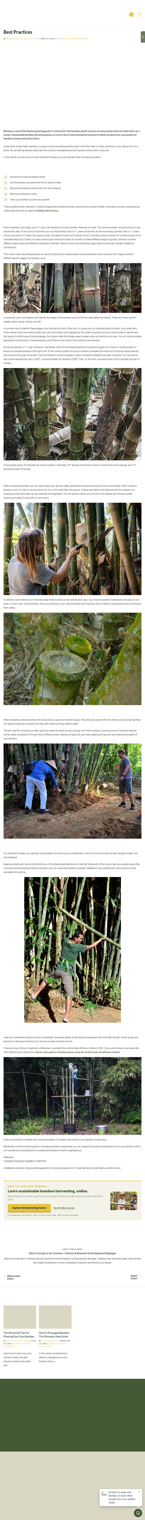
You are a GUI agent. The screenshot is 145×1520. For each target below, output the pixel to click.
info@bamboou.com (109, 1458)
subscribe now (17, 1429)
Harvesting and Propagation (72, 39)
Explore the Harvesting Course (29, 1207)
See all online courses (64, 1208)
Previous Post (13, 1277)
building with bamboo (47, 210)
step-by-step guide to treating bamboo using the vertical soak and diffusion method (77, 1052)
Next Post (134, 1277)
